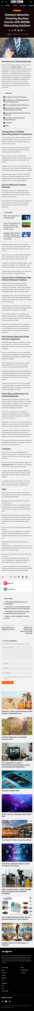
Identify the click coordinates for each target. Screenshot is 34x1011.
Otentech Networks (16, 67)
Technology (17, 10)
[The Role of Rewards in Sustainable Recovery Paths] (17, 726)
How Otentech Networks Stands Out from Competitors (16, 114)
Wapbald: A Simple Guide (10, 791)
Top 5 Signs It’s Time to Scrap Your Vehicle (17, 840)
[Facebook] (3, 1001)
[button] (3, 2)
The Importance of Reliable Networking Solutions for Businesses (16, 101)
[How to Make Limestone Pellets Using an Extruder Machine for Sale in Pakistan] (17, 906)
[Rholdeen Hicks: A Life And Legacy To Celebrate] (17, 932)
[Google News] (5, 589)
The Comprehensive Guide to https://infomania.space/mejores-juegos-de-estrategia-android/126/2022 (16, 765)
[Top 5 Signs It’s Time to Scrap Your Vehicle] (17, 829)
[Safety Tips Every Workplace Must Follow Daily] (17, 803)
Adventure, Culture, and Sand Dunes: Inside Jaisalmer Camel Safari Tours (17, 712)
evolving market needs (7, 464)
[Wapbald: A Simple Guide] (17, 780)
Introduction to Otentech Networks (16, 97)
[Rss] (9, 1001)
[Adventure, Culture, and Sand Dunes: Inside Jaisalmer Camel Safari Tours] (17, 700)
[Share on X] (12, 30)
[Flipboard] (5, 583)
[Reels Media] (17, 2)
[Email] (18, 30)
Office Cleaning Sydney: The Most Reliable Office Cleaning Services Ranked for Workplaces (16, 891)
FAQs (6, 126)
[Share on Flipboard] (15, 30)
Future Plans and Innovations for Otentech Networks (14, 118)
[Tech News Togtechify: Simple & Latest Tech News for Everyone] (17, 853)
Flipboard (10, 583)
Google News (11, 589)
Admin (9, 34)
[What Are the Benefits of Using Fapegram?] (26, 217)
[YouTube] (6, 1001)
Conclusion (8, 122)
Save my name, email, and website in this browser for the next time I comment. (18, 677)
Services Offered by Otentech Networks (17, 105)
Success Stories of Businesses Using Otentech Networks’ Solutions (14, 109)
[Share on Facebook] (9, 30)
